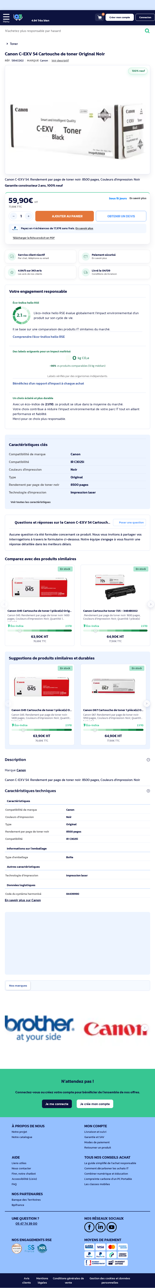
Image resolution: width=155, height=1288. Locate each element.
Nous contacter (21, 1168)
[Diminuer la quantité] (13, 216)
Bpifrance (18, 1205)
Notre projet (19, 1132)
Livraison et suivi (95, 1132)
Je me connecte (56, 1103)
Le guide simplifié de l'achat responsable (110, 1163)
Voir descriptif (60, 60)
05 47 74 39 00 (26, 1223)
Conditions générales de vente (68, 1280)
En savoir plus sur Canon (23, 900)
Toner (14, 43)
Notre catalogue (22, 1137)
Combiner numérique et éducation (106, 1174)
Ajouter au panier (67, 216)
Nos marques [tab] (18, 985)
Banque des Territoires (26, 1200)
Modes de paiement (97, 1142)
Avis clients (26, 1280)
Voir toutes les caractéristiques (30, 502)
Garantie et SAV (94, 1137)
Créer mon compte (119, 17)
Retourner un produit (97, 1147)
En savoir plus (138, 198)
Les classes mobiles (97, 1184)
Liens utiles (19, 1163)
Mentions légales (42, 1280)
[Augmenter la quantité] (28, 216)
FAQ (14, 1184)
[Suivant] (146, 119)
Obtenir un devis (121, 216)
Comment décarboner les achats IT (106, 1168)
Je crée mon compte (95, 1103)
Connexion (145, 17)
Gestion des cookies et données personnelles (110, 1280)
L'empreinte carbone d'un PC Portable (108, 1179)
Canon (21, 770)
